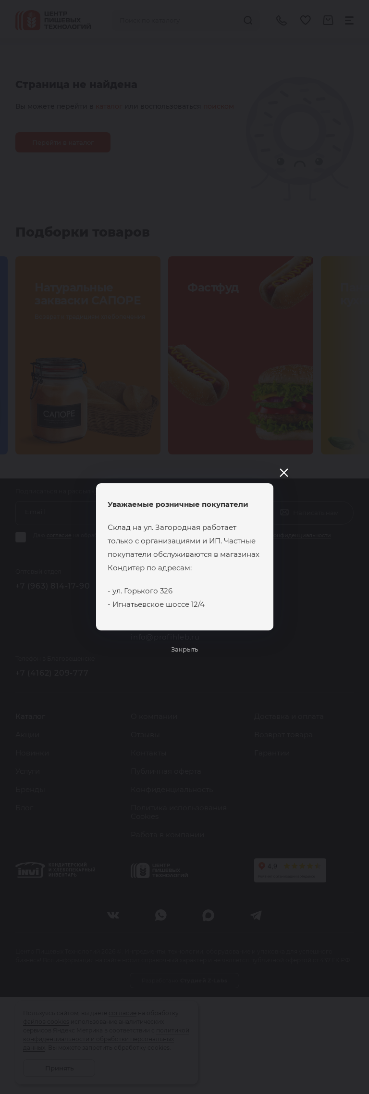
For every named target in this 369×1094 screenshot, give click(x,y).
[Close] (284, 472)
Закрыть (184, 649)
